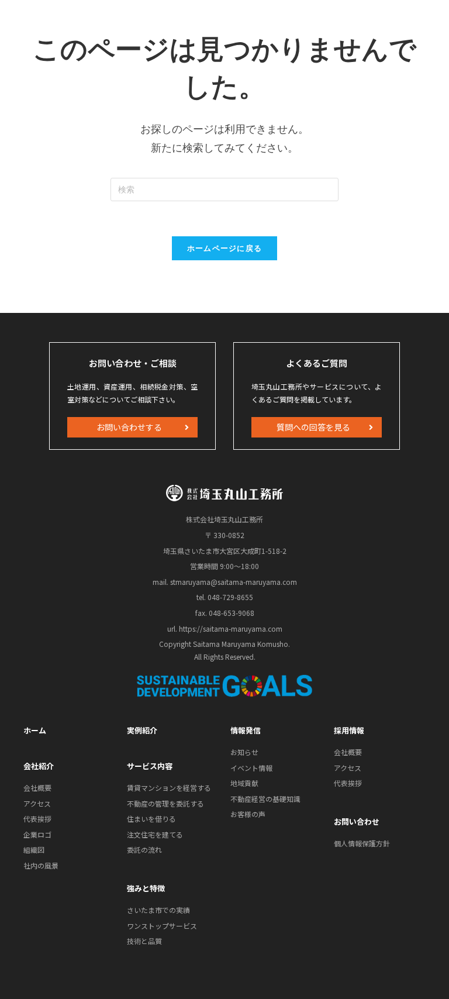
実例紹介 (142, 730)
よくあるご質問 (316, 363)
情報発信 (245, 730)
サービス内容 (149, 765)
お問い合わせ (356, 821)
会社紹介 (38, 765)
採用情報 (349, 730)
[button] (132, 427)
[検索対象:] (224, 188)
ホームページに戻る (225, 248)
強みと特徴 (146, 888)
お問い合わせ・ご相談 (133, 363)
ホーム (34, 730)
